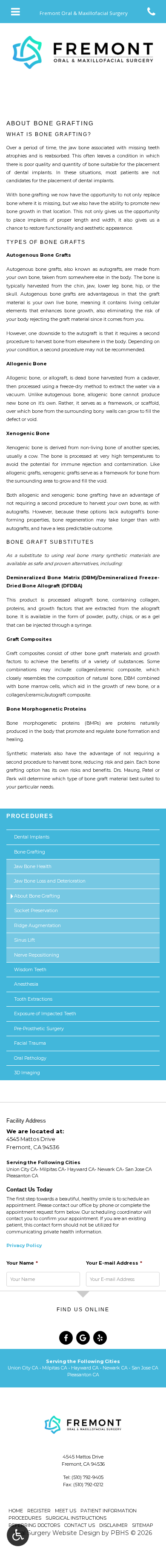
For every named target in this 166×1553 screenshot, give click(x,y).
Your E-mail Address (114, 1263)
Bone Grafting (29, 852)
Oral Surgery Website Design (57, 1533)
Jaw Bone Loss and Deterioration (50, 881)
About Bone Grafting (37, 896)
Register (39, 1511)
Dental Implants (31, 837)
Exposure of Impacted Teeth (45, 1014)
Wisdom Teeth (30, 969)
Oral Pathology (30, 1058)
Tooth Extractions (33, 999)
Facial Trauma (30, 1043)
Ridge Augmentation (37, 925)
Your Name (22, 1263)
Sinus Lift (24, 940)
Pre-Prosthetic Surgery (39, 1028)
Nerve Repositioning (36, 955)
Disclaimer (113, 1525)
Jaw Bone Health (33, 866)
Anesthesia (26, 984)
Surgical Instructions (76, 1518)
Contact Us (79, 1525)
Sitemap (142, 1525)
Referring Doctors (34, 1525)
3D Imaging (27, 1073)
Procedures (30, 816)
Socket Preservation (36, 910)
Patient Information (108, 1511)
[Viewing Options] (17, 1535)
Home (16, 1511)
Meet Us (65, 1511)
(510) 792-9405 (87, 1477)
